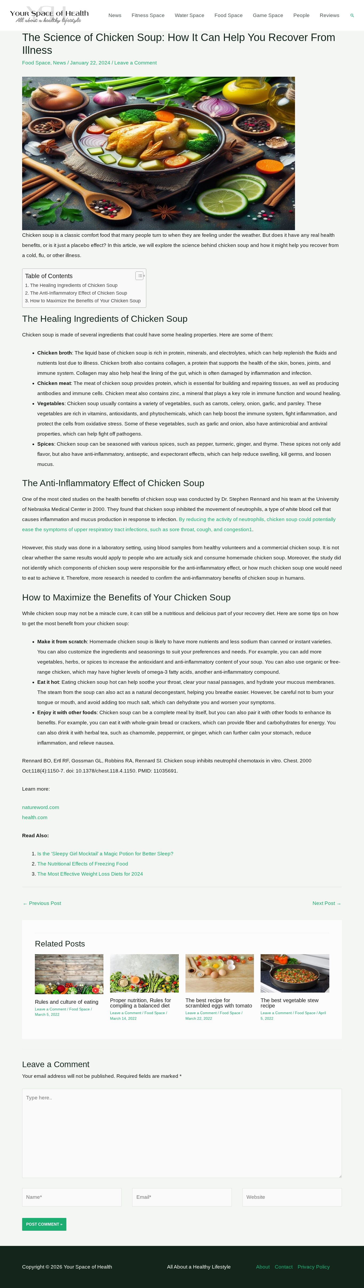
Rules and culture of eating (66, 1002)
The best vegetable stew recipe (289, 1003)
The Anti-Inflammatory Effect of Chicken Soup (78, 293)
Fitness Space (148, 15)
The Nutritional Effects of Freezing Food (82, 864)
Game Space (268, 15)
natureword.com (40, 807)
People (301, 15)
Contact (284, 1267)
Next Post (327, 903)
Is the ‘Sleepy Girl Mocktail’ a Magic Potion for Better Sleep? (105, 853)
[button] (352, 15)
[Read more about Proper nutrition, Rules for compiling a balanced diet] (144, 973)
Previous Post (42, 903)
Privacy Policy (314, 1267)
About (263, 1267)
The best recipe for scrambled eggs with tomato (218, 1003)
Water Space (189, 15)
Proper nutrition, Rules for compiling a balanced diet (140, 1003)
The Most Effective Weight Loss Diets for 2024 (90, 874)
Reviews (329, 15)
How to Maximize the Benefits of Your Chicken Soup (85, 300)
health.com (34, 817)
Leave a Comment (135, 63)
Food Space (229, 15)
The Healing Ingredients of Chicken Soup (74, 285)
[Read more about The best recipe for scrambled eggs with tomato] (219, 973)
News (115, 15)
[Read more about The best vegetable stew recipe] (295, 973)
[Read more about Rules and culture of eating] (69, 974)
